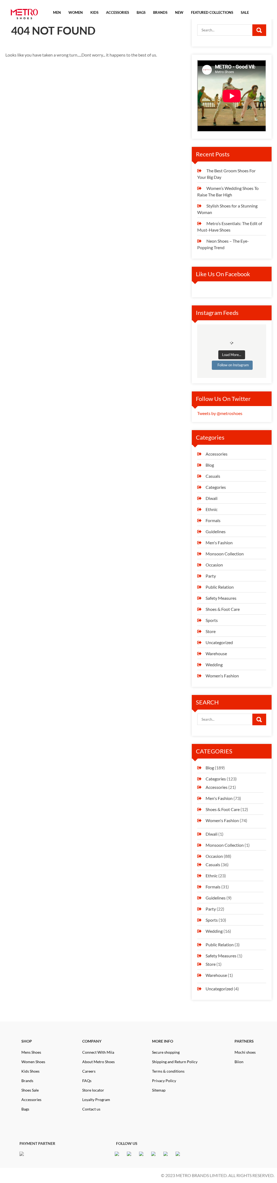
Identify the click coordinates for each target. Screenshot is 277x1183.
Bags (25, 1109)
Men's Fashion (219, 542)
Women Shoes (33, 1061)
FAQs (86, 1080)
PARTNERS (244, 1041)
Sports (212, 620)
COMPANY (91, 1041)
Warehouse (216, 653)
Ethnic (211, 509)
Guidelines (216, 531)
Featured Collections (212, 13)
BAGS (141, 13)
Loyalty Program (96, 1099)
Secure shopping (166, 1052)
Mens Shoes (31, 1052)
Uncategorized (219, 642)
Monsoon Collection (225, 553)
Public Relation (220, 586)
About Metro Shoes (98, 1061)
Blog (210, 464)
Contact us (91, 1109)
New (179, 13)
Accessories (216, 453)
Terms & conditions (168, 1071)
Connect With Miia (98, 1052)
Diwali (211, 498)
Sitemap (159, 1090)
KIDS (94, 13)
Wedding (214, 664)
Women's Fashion (222, 675)
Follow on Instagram (233, 365)
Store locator (93, 1090)
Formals (213, 520)
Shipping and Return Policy (174, 1061)
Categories (216, 487)
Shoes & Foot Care (223, 609)
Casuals (213, 476)
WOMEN (75, 13)
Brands (27, 1080)
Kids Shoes (30, 1071)
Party (211, 575)
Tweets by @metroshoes (219, 413)
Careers (88, 1071)
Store (211, 631)
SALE (245, 13)
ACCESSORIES (117, 13)
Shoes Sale (30, 1090)
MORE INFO (162, 1041)
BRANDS (160, 13)
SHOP (26, 1041)
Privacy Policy (164, 1080)
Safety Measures (221, 598)
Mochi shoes (245, 1052)
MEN (57, 13)
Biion (239, 1061)
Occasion (214, 564)
